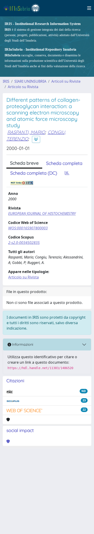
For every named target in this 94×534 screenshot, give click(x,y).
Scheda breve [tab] (24, 163)
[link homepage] (23, 8)
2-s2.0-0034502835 (24, 242)
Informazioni (22, 344)
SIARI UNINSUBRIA (30, 81)
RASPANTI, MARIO (26, 132)
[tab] (67, 173)
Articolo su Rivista (23, 86)
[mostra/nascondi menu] (89, 8)
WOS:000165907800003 (28, 228)
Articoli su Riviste (66, 81)
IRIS (6, 81)
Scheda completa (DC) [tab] (33, 173)
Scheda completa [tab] (64, 163)
